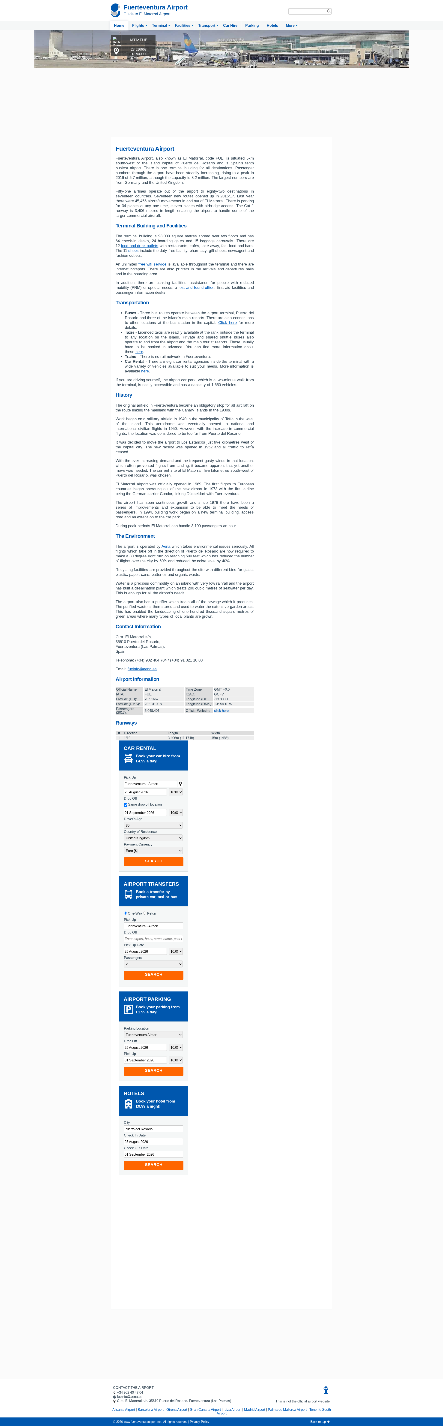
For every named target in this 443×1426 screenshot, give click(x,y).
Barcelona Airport (151, 1409)
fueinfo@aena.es (142, 669)
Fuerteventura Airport (155, 7)
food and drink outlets (139, 246)
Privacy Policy (199, 1421)
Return (151, 913)
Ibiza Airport (232, 1409)
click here (221, 711)
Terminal (159, 25)
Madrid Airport (254, 1409)
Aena (166, 546)
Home (119, 25)
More (290, 25)
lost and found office (196, 287)
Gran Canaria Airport (205, 1409)
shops (133, 250)
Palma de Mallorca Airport (287, 1409)
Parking (252, 25)
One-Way (134, 913)
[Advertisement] (221, 102)
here (139, 352)
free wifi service (152, 264)
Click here (227, 322)
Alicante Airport (123, 1409)
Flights (138, 25)
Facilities (182, 25)
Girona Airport (176, 1409)
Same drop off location (145, 804)
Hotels (272, 25)
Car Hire (230, 25)
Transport (206, 25)
